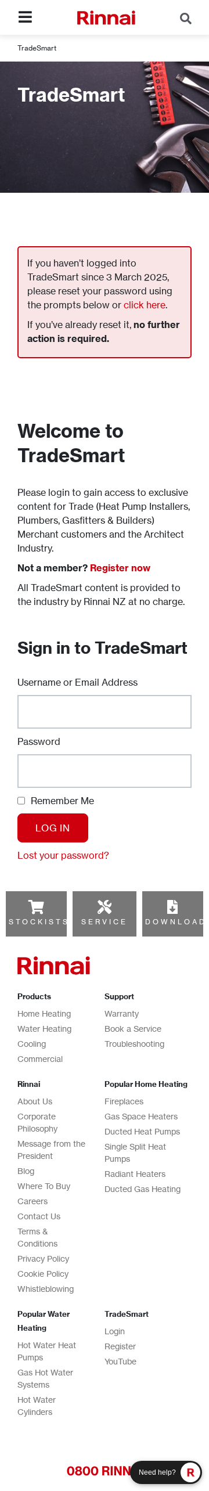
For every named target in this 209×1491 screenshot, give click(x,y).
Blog (25, 1171)
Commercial (40, 1059)
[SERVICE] (104, 907)
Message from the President (51, 1150)
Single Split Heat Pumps (135, 1152)
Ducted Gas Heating (143, 1189)
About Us (34, 1101)
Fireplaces (124, 1101)
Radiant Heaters (135, 1174)
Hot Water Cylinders (36, 1406)
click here (144, 305)
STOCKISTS (39, 921)
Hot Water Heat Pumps (46, 1351)
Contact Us (38, 1216)
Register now (120, 568)
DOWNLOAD (176, 921)
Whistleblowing (45, 1289)
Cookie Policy (43, 1273)
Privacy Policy (43, 1258)
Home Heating (44, 1013)
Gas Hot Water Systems (45, 1378)
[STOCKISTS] (36, 907)
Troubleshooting (134, 1044)
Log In (52, 828)
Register (120, 1346)
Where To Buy (43, 1186)
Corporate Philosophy (37, 1122)
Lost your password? (63, 855)
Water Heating (44, 1028)
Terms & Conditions (37, 1237)
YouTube (120, 1361)
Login (115, 1331)
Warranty (122, 1013)
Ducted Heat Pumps (142, 1131)
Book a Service (133, 1028)
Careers (32, 1201)
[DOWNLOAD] (172, 907)
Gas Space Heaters (141, 1116)
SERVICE (104, 921)
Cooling (31, 1044)
